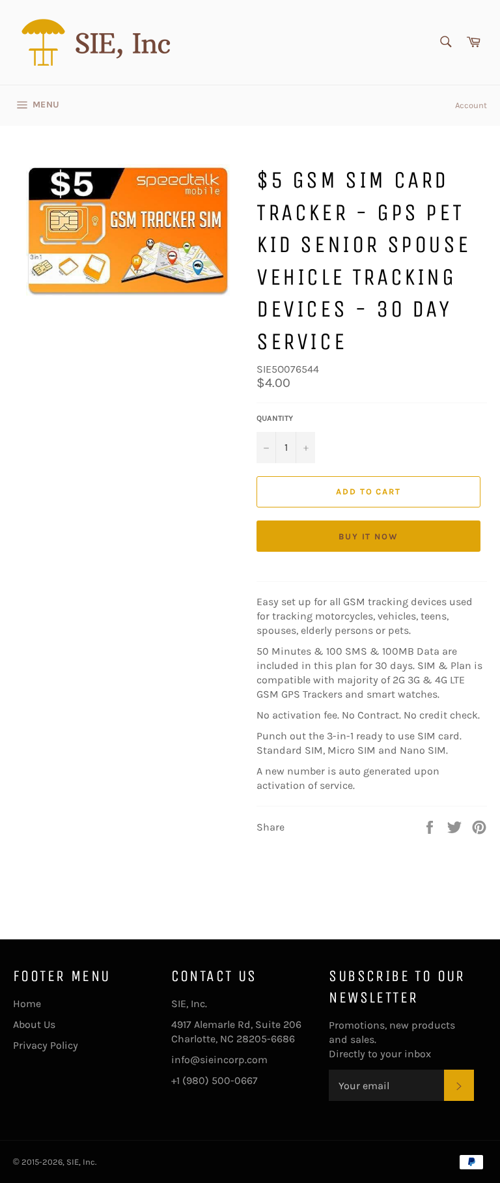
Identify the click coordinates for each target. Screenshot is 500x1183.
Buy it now (369, 536)
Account (471, 105)
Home (27, 1003)
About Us (34, 1024)
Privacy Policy (45, 1045)
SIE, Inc (80, 1162)
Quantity (275, 418)
